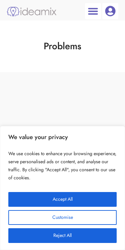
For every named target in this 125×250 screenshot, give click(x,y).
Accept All (63, 199)
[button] (93, 11)
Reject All (62, 235)
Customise (62, 217)
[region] (62, 188)
